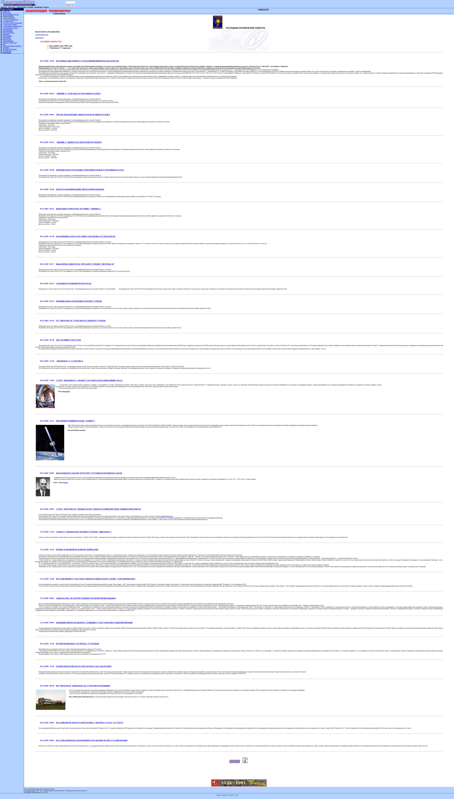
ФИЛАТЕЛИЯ (7, 39)
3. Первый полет (8, 21)
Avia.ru (65, 482)
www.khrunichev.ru (167, 516)
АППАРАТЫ (6, 38)
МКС (4, 44)
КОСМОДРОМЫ (8, 41)
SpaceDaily (66, 391)
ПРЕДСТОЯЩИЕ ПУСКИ (11, 14)
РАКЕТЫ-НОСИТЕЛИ (10, 43)
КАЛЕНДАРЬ (7, 13)
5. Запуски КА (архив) (10, 24)
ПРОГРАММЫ (7, 36)
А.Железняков (30, 791)
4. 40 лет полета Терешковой (12, 23)
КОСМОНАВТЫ (8, 31)
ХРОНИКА (6, 34)
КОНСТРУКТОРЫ (8, 33)
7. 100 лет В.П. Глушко (10, 28)
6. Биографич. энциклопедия (12, 26)
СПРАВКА (6, 48)
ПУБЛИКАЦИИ (8, 29)
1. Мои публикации (9, 18)
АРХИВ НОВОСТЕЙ (41, 35)
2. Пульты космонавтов (10, 19)
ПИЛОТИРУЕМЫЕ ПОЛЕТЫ (12, 46)
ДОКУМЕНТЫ (7, 51)
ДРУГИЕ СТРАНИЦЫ (10, 49)
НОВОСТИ (6, 11)
